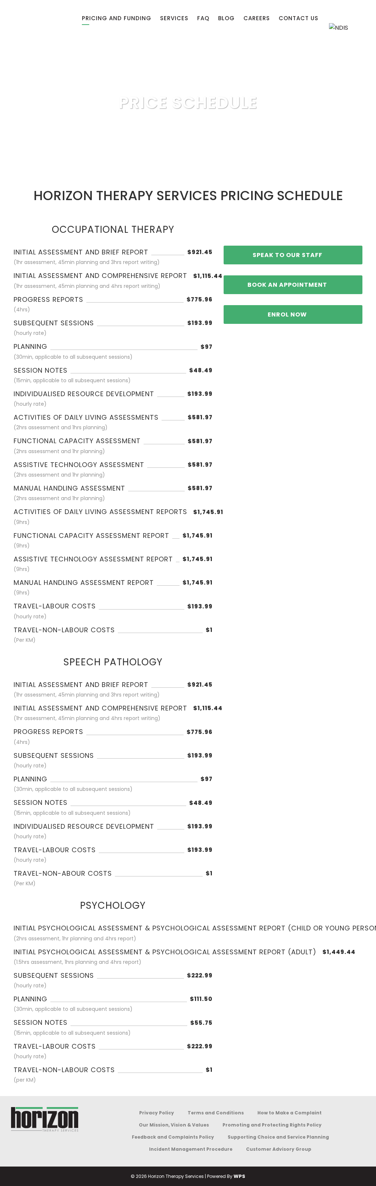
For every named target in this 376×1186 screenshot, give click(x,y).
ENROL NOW (287, 314)
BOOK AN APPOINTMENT (287, 285)
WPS (239, 1176)
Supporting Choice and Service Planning (278, 1137)
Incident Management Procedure (190, 1149)
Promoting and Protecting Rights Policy (272, 1125)
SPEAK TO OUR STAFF (287, 255)
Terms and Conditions (216, 1113)
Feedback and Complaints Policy (173, 1137)
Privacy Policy (156, 1113)
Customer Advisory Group (278, 1149)
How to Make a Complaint (289, 1113)
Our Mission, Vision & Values (174, 1125)
